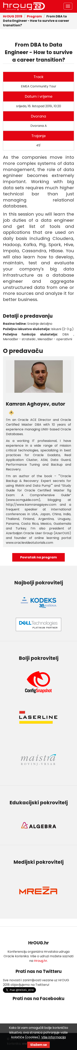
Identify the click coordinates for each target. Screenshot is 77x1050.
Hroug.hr (40, 960)
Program (34, 16)
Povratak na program (38, 557)
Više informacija (53, 1037)
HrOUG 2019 (12, 16)
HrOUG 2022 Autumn (24, 6)
